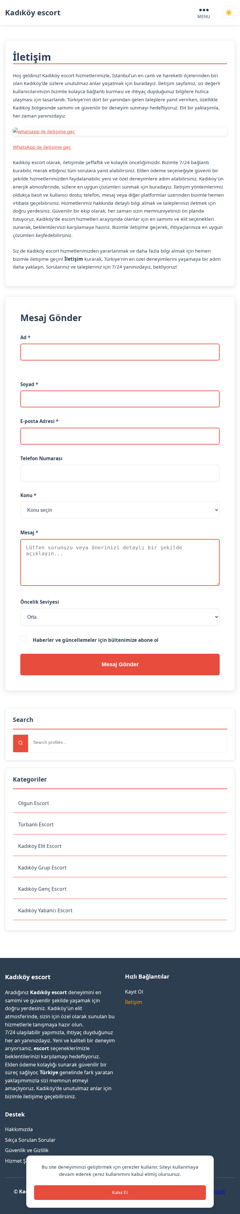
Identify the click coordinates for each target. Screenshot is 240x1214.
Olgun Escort (33, 803)
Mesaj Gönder (120, 664)
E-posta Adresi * (39, 421)
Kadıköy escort (32, 12)
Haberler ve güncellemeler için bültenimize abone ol (95, 640)
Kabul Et (120, 1192)
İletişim (133, 1002)
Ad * (25, 337)
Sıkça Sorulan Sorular (30, 1139)
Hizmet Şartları (22, 1160)
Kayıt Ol (134, 991)
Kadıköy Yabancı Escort (45, 910)
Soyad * (29, 384)
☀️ (228, 12)
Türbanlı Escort (36, 824)
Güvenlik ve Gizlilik (27, 1150)
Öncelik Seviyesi (39, 602)
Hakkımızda (19, 1129)
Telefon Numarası (41, 458)
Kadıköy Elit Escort (40, 846)
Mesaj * (29, 532)
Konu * (28, 495)
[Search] (20, 743)
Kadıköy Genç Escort (42, 888)
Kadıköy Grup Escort (42, 867)
